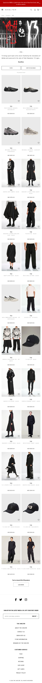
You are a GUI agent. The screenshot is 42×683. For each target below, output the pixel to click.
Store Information (21, 639)
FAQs (21, 654)
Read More (21, 62)
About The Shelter (21, 628)
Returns (21, 661)
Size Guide (21, 665)
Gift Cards (21, 669)
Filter (11, 68)
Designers (8, 15)
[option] (21, 32)
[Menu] (2, 10)
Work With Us (21, 635)
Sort (28, 68)
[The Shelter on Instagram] (26, 599)
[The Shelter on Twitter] (20, 599)
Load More (21, 585)
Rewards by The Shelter (21, 643)
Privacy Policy (21, 673)
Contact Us (21, 632)
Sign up (34, 616)
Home (3, 15)
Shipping (21, 658)
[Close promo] (39, 3)
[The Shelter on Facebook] (16, 599)
